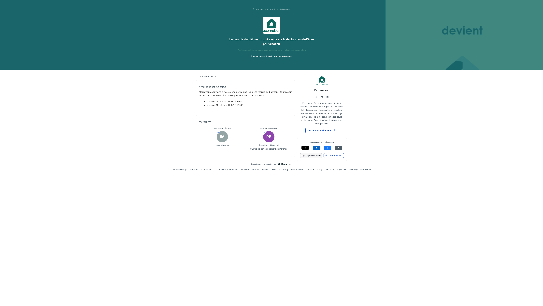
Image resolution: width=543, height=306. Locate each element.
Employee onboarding (347, 169)
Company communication (291, 169)
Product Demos (269, 169)
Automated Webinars (249, 169)
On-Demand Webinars (226, 169)
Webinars (194, 169)
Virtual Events (207, 169)
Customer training (314, 169)
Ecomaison (321, 90)
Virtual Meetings (179, 169)
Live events (365, 169)
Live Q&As (329, 169)
